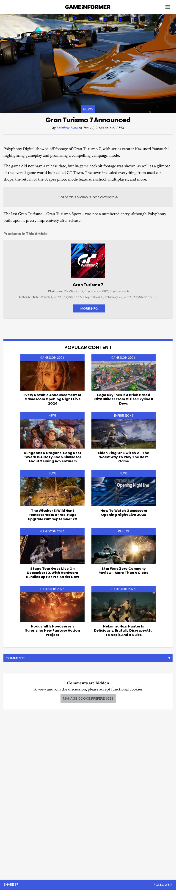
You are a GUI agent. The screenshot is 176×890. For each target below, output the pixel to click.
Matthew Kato (67, 128)
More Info (89, 308)
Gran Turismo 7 (88, 285)
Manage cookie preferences (88, 698)
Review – (123, 570)
